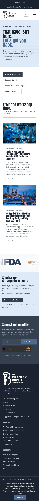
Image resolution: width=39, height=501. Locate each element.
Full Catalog (7, 444)
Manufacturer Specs (10, 455)
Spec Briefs (10, 148)
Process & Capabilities (11, 465)
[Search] (26, 14)
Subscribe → (29, 342)
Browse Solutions (12, 80)
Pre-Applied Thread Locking (13, 427)
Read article (11, 179)
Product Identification (11, 441)
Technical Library (9, 462)
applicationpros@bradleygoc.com (19, 7)
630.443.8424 (10, 413)
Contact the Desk (12, 91)
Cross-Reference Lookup (12, 458)
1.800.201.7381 (19, 2)
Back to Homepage (12, 74)
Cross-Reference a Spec (15, 86)
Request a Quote (12, 300)
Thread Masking (8, 437)
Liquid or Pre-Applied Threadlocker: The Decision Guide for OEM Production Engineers (18, 155)
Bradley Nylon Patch (10, 434)
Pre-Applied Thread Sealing (13, 430)
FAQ (4, 468)
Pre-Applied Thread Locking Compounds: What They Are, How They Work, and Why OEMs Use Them (18, 217)
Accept (20, 497)
